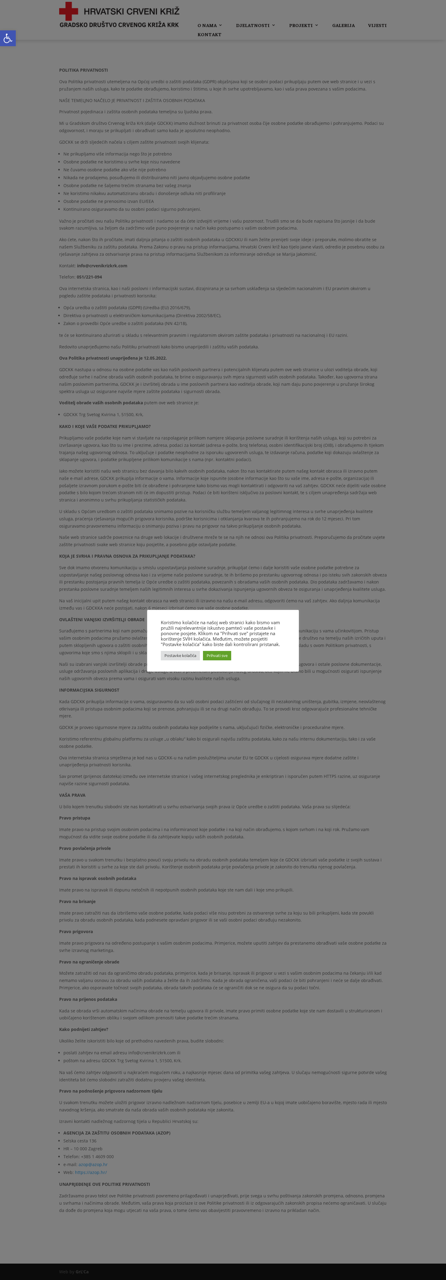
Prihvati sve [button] (217, 655)
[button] (8, 38)
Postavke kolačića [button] (180, 655)
